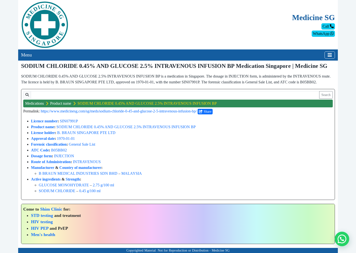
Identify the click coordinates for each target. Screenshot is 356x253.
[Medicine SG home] (45, 24)
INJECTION (64, 156)
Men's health (43, 234)
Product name (60, 103)
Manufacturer (42, 168)
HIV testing (42, 221)
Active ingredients (46, 179)
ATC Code (40, 150)
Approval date (43, 138)
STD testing (42, 215)
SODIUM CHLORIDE (57, 191)
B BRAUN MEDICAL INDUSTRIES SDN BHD (78, 173)
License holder (43, 133)
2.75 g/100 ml (103, 185)
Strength (73, 179)
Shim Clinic (51, 209)
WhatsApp (321, 34)
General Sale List (82, 144)
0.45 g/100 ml (90, 191)
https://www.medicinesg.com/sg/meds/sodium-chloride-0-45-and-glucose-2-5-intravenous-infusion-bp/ (119, 111)
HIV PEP (39, 228)
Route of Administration (51, 162)
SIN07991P (69, 121)
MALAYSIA (131, 173)
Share (207, 111)
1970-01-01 (66, 138)
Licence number (44, 121)
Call (326, 26)
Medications (34, 103)
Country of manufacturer (80, 168)
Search (326, 95)
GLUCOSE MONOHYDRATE (64, 185)
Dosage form (41, 156)
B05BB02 (59, 150)
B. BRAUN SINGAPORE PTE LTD (86, 133)
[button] (342, 239)
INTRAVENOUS (87, 162)
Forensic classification (49, 144)
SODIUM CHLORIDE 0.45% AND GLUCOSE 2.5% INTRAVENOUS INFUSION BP (126, 127)
